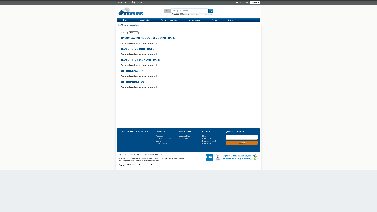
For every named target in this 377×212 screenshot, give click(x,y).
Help (204, 136)
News (230, 20)
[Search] (210, 11)
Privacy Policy (135, 155)
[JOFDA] (217, 157)
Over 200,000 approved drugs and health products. (192, 14)
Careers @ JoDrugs (164, 139)
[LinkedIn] (247, 150)
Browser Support (209, 141)
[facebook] (228, 150)
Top (119, 25)
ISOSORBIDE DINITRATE (137, 49)
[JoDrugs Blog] (255, 150)
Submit (242, 143)
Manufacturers (194, 20)
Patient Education (169, 20)
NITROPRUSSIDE (132, 82)
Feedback (139, 2)
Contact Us (206, 139)
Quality (158, 141)
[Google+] (243, 150)
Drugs (125, 20)
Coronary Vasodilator (130, 25)
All (167, 11)
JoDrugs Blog (184, 136)
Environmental (161, 143)
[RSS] (236, 150)
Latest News (184, 139)
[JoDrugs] (130, 11)
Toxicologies (144, 20)
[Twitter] (232, 150)
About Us (159, 136)
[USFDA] (208, 157)
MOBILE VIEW (242, 2)
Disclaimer (123, 155)
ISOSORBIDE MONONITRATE (140, 60)
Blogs (214, 20)
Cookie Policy (207, 143)
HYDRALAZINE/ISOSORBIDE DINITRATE (148, 38)
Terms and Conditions (153, 155)
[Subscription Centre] (251, 150)
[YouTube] (240, 150)
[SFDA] (240, 157)
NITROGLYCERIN (132, 71)
